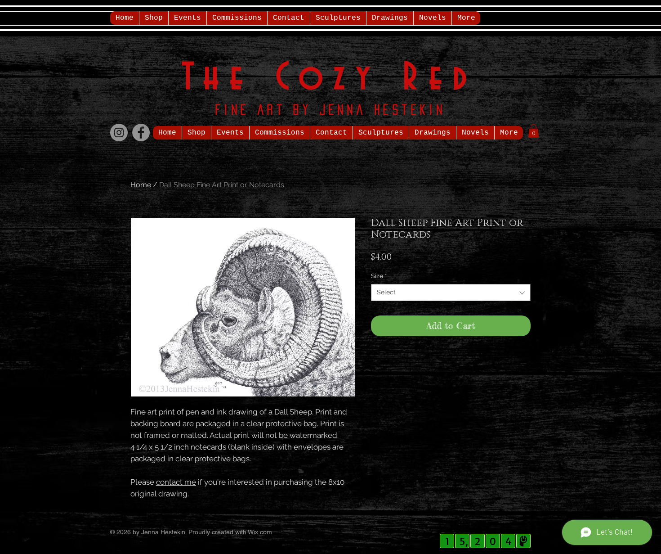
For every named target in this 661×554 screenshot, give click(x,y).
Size (379, 275)
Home (140, 184)
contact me (176, 481)
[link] (533, 131)
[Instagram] (119, 132)
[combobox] (451, 292)
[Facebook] (141, 132)
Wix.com (260, 532)
